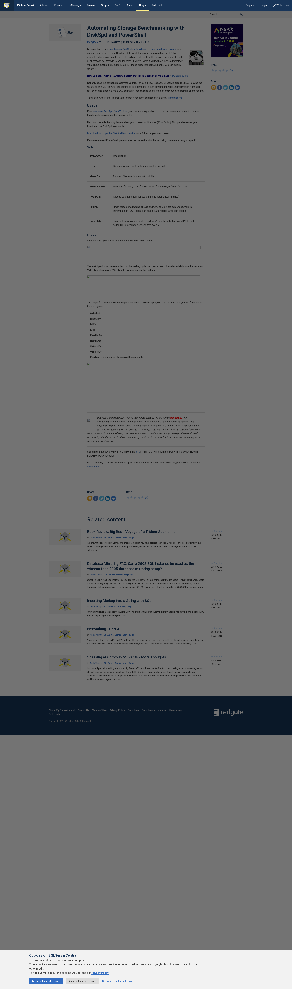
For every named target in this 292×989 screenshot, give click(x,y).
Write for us (282, 5)
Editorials (59, 5)
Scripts (105, 5)
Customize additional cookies (118, 981)
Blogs (142, 5)
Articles (44, 5)
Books (129, 5)
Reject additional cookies (82, 981)
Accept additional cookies (46, 981)
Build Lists (157, 5)
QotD (117, 5)
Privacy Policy (100, 972)
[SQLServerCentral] (7, 5)
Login (264, 5)
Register (250, 5)
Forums (91, 5)
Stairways (75, 5)
